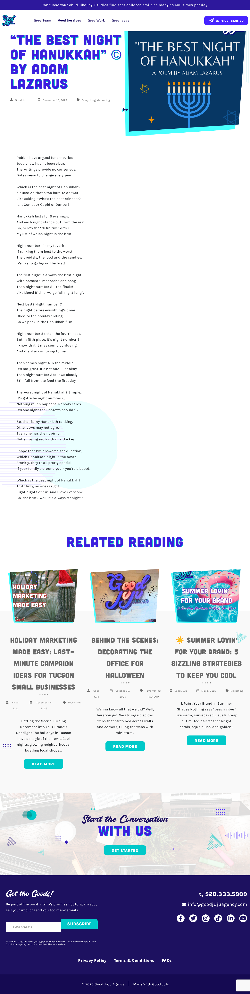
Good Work (96, 20)
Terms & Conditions (134, 960)
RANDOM (153, 696)
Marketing (103, 100)
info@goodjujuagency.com (217, 904)
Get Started (125, 850)
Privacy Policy (92, 960)
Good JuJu (22, 100)
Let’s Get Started (230, 20)
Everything (89, 100)
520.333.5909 (226, 894)
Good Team (42, 20)
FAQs (167, 960)
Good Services (69, 20)
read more (43, 764)
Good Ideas (120, 20)
